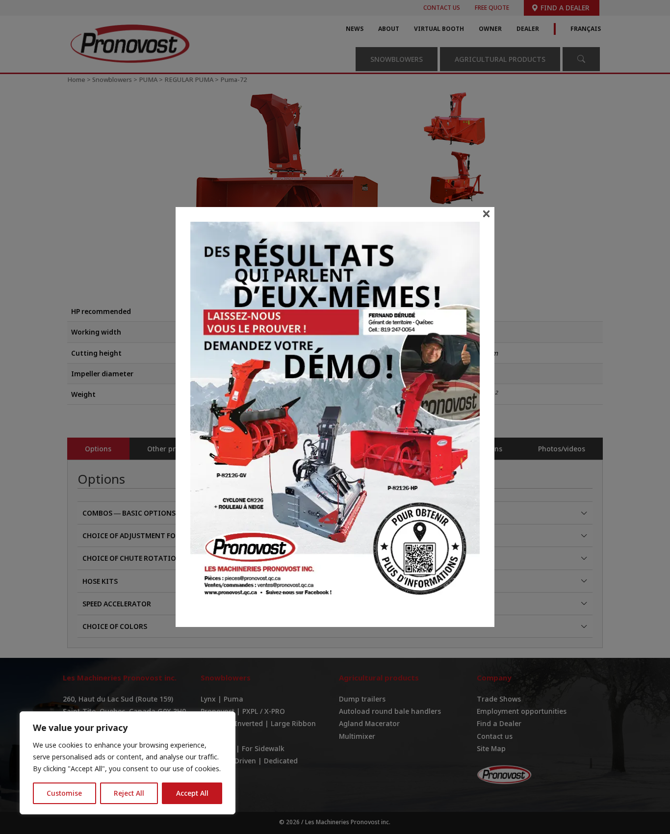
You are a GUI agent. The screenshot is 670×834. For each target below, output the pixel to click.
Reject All (129, 793)
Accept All (192, 793)
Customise (64, 793)
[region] (127, 762)
